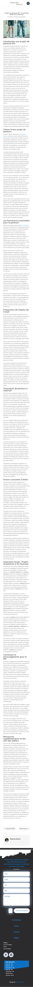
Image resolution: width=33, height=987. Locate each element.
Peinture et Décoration (19, 17)
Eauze (16, 926)
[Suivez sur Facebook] (5, 954)
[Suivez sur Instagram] (11, 954)
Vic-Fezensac (25, 225)
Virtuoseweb (20, 982)
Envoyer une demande (22, 910)
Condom (16, 932)
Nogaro (16, 938)
